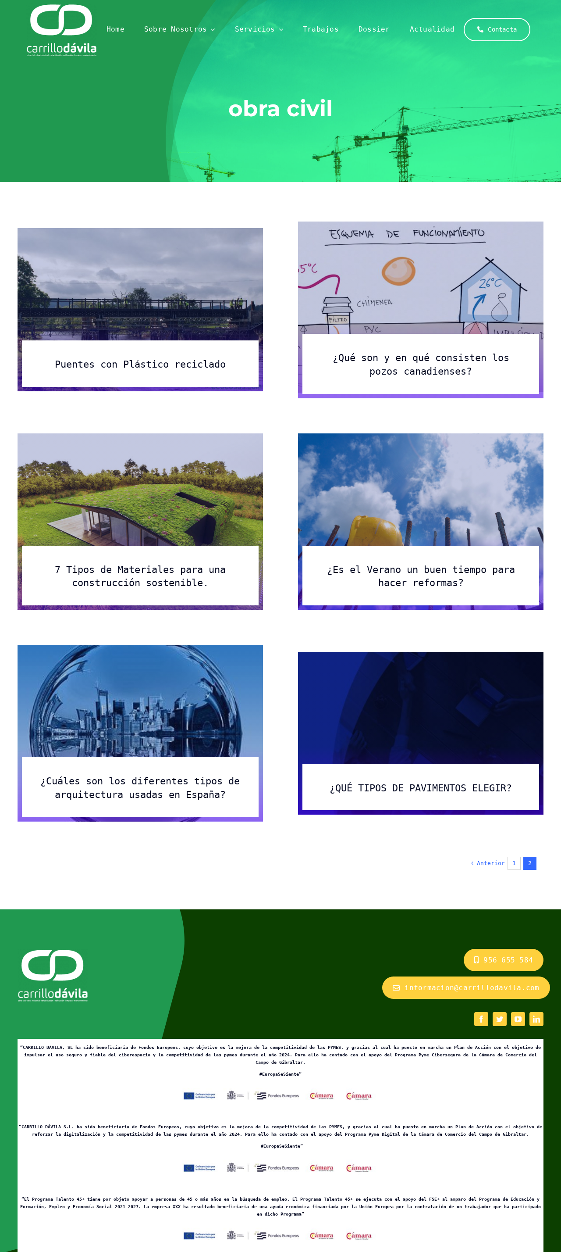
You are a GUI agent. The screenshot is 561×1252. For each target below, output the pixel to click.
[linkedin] (536, 1019)
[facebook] (481, 1019)
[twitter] (500, 1019)
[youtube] (518, 1019)
